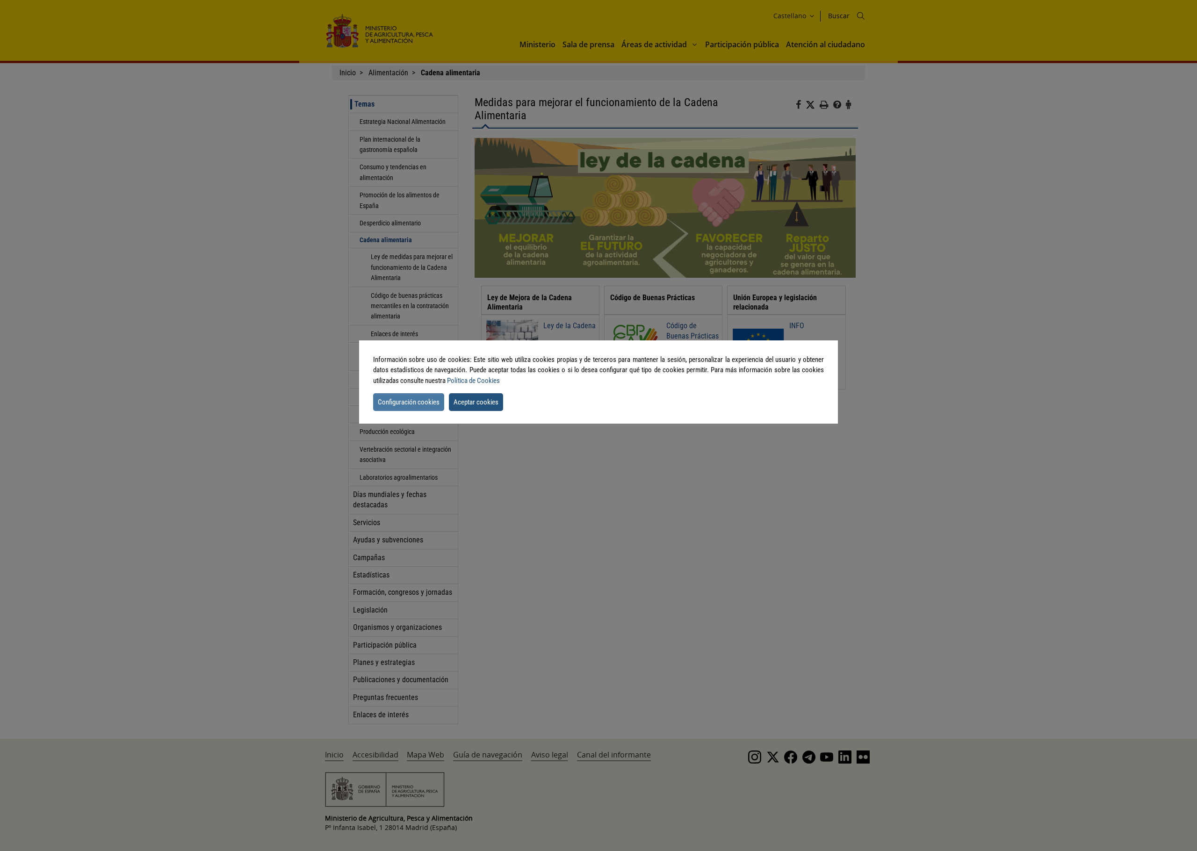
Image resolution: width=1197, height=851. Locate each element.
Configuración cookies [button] (409, 402)
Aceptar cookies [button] (476, 402)
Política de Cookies (473, 380)
